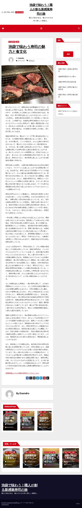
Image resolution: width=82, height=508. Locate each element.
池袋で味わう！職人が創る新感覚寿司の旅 (41, 9)
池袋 (17, 41)
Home (78, 503)
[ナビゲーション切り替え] (41, 28)
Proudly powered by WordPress (11, 503)
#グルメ (31, 60)
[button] (79, 28)
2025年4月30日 (11, 461)
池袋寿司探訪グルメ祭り (44, 421)
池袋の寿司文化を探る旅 (27, 421)
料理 (14, 41)
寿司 (10, 41)
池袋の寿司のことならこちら (28, 373)
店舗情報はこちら (12, 373)
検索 (59, 40)
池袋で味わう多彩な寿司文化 (11, 458)
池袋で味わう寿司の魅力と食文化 (70, 458)
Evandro (21, 58)
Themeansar (5, 504)
